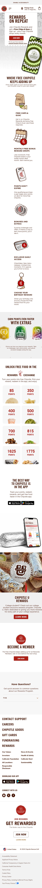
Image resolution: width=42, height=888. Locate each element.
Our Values (6, 752)
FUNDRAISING (10, 740)
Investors (6, 755)
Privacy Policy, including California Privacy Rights (17, 880)
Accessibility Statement (9, 856)
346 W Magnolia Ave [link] (30, 10)
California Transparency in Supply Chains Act (16, 863)
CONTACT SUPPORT (14, 719)
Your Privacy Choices (8, 883)
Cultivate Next (27, 759)
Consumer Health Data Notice (11, 866)
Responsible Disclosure (7, 767)
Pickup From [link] (28, 8)
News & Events (27, 752)
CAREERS (8, 724)
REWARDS (8, 746)
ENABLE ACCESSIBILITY (21, 2)
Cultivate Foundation (10, 759)
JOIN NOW (16, 38)
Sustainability (26, 762)
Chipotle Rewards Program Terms (18, 43)
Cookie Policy (6, 873)
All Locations (7, 762)
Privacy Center (6, 877)
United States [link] (11, 849)
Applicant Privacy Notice (10, 860)
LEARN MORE (21, 617)
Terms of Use (6, 870)
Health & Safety (27, 755)
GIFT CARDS (9, 735)
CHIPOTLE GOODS (13, 729)
